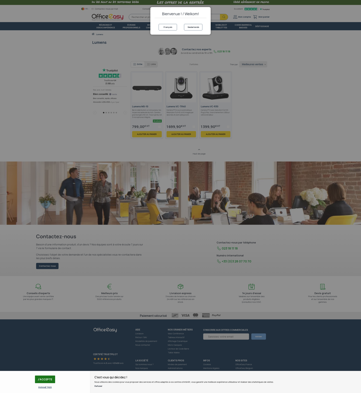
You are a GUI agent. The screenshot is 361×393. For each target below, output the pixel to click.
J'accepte (45, 379)
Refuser (98, 386)
